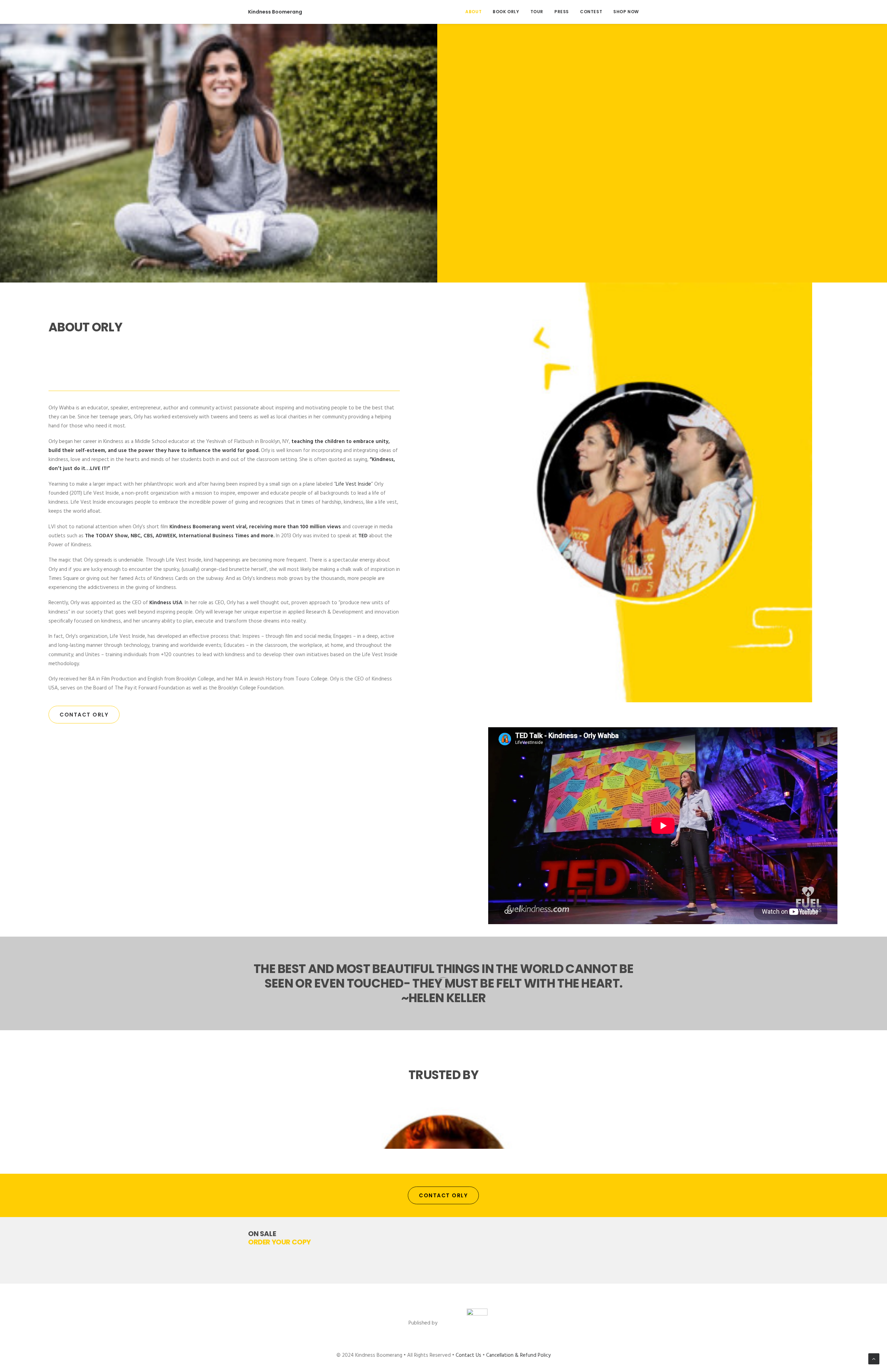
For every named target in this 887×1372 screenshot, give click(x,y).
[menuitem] (475, 12)
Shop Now (626, 12)
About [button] (473, 12)
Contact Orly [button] (84, 714)
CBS (148, 536)
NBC (136, 536)
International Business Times (214, 536)
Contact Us (468, 1355)
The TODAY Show (106, 536)
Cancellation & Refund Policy (518, 1355)
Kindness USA (165, 603)
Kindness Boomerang (194, 527)
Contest (591, 12)
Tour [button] (536, 12)
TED (363, 536)
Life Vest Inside (353, 484)
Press (561, 12)
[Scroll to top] (873, 1359)
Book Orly (506, 12)
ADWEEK (166, 536)
